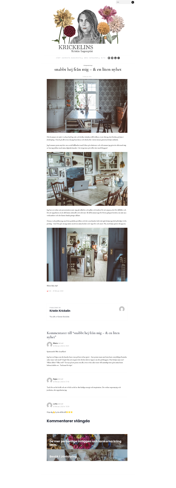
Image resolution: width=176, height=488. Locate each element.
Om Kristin (66, 58)
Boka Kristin (76, 58)
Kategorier (93, 58)
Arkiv (86, 58)
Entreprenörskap (88, 65)
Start (58, 58)
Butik (103, 58)
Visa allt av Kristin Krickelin (59, 316)
